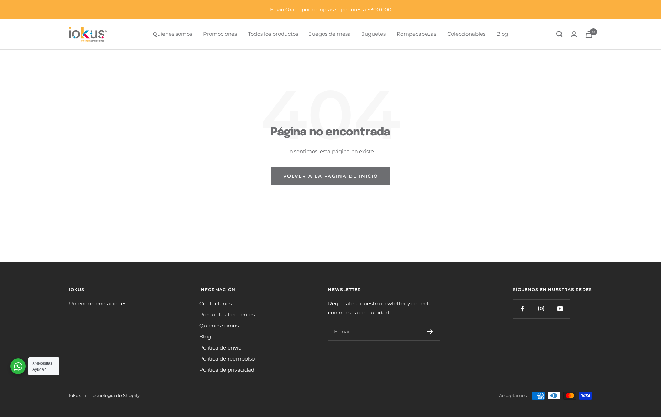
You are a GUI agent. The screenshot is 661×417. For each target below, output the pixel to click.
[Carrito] (588, 34)
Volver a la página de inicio (330, 176)
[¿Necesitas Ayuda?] (18, 366)
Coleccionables (466, 34)
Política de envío (220, 347)
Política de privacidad (226, 369)
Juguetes (374, 34)
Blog (502, 34)
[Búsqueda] (559, 34)
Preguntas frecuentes (227, 314)
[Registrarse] (430, 331)
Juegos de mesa (330, 34)
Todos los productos (273, 34)
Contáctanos (215, 303)
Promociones (220, 34)
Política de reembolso (227, 358)
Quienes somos (172, 34)
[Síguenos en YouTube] (560, 308)
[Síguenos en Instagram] (541, 308)
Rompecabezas (416, 34)
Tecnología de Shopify (115, 395)
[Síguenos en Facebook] (522, 308)
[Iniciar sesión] (574, 34)
